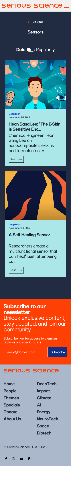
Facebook (5, 458)
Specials (12, 404)
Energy (43, 411)
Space (43, 425)
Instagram (13, 458)
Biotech (44, 432)
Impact (43, 390)
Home (9, 383)
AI (39, 404)
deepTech (47, 383)
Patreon (29, 458)
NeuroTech (47, 418)
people (10, 390)
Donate (10, 411)
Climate (44, 397)
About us (12, 418)
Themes (11, 397)
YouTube (21, 458)
